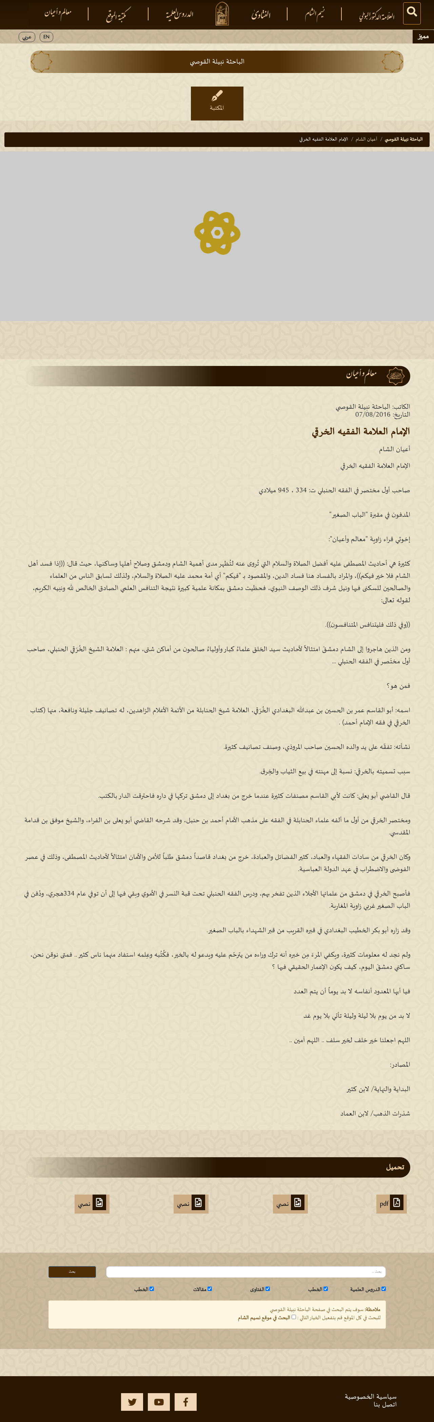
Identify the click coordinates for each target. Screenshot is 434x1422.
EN (46, 37)
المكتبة (217, 108)
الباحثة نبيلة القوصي (404, 139)
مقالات (199, 1289)
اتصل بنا (385, 1405)
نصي (283, 1204)
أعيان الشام (366, 139)
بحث (72, 1272)
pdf (385, 1204)
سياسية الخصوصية (371, 1397)
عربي (27, 37)
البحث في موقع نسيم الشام (264, 1318)
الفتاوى (257, 1289)
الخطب (315, 1289)
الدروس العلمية (365, 1289)
